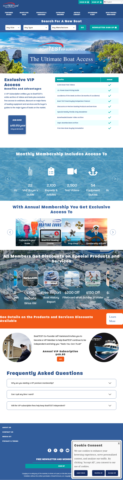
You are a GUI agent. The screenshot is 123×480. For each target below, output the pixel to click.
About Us (6, 427)
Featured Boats (9, 14)
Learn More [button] (81, 473)
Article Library (77, 14)
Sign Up (61, 466)
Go (82, 27)
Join (60, 359)
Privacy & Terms (10, 441)
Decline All (98, 473)
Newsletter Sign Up (103, 27)
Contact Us (7, 432)
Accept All (112, 473)
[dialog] (97, 459)
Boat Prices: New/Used (111, 14)
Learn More (112, 319)
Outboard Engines (60, 14)
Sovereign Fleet (92, 14)
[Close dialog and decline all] (119, 442)
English (109, 2)
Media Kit (6, 437)
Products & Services (41, 14)
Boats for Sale (24, 14)
